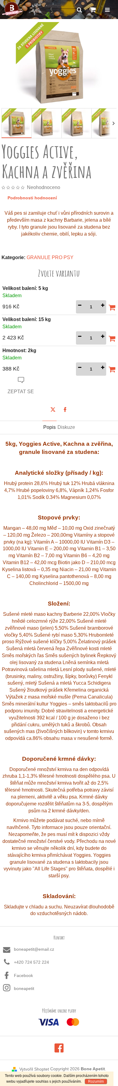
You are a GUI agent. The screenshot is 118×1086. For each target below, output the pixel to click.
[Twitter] (53, 409)
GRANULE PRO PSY (50, 257)
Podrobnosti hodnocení (32, 197)
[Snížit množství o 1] (79, 306)
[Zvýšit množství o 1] (102, 306)
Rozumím (96, 1081)
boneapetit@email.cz (34, 949)
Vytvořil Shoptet (34, 1069)
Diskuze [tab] (66, 427)
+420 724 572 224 (31, 962)
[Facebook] (65, 409)
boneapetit (24, 988)
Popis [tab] (49, 427)
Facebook (23, 975)
